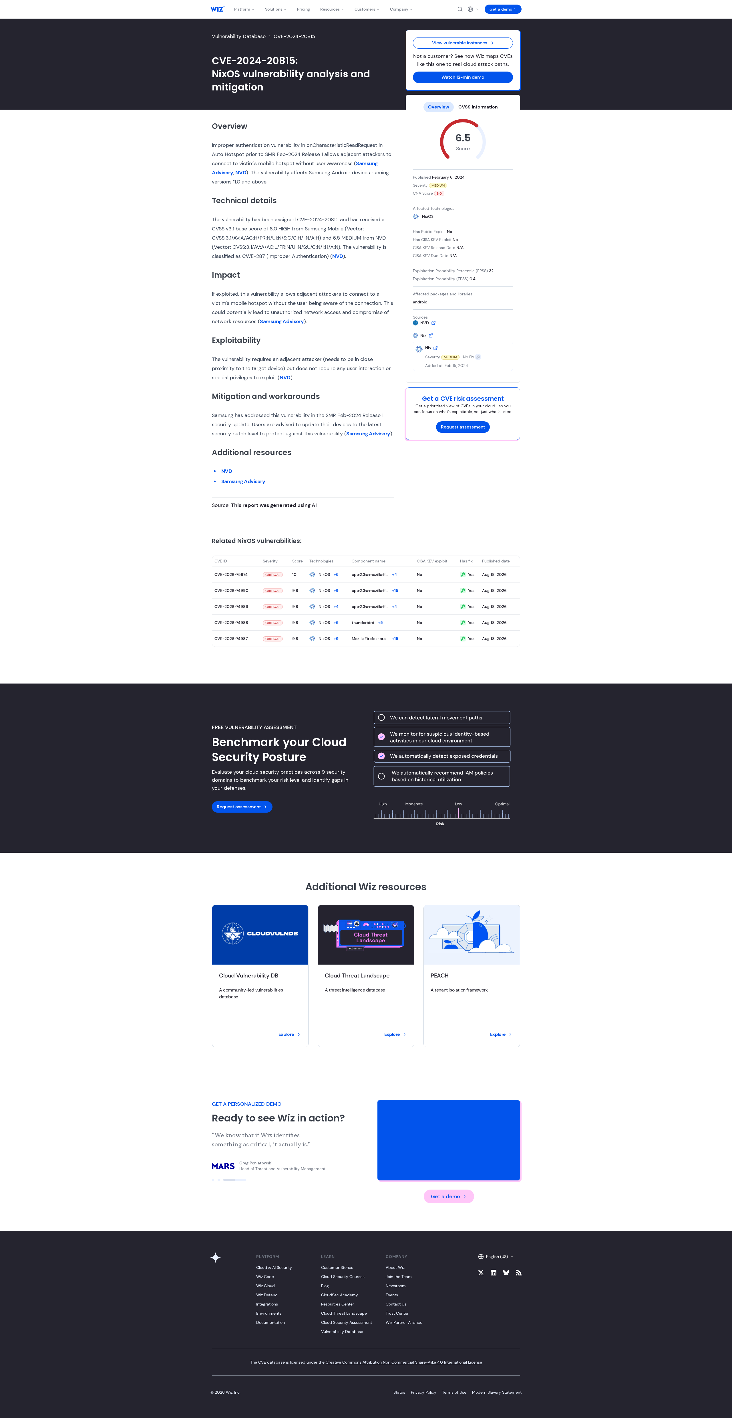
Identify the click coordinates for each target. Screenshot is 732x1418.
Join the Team (399, 1276)
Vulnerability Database (239, 36)
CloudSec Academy (339, 1294)
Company (399, 9)
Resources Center (337, 1304)
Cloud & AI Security (274, 1267)
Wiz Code (265, 1276)
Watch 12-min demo (462, 77)
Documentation (270, 1322)
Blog (325, 1285)
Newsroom (396, 1285)
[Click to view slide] (223, 1180)
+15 (395, 590)
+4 (394, 574)
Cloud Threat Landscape (344, 1313)
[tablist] (463, 107)
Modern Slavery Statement (497, 1392)
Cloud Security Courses (343, 1276)
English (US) (497, 1256)
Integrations (267, 1304)
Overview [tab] (438, 107)
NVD (240, 172)
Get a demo (501, 9)
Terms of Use (454, 1392)
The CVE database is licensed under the (366, 1362)
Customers (365, 9)
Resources (330, 9)
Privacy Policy (423, 1392)
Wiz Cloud (265, 1285)
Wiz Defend (267, 1294)
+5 (336, 574)
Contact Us (396, 1304)
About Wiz (395, 1267)
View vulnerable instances (459, 43)
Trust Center (397, 1313)
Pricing (303, 9)
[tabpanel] (463, 245)
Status (399, 1392)
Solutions (273, 9)
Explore (286, 1034)
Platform (242, 9)
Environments (268, 1313)
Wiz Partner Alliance (404, 1322)
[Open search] (460, 9)
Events (392, 1294)
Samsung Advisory (282, 321)
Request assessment (463, 427)
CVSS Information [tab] (478, 107)
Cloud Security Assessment (346, 1322)
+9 (336, 590)
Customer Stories (337, 1267)
